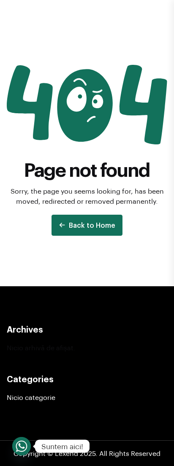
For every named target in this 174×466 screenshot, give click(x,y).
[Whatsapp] (21, 446)
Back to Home (92, 225)
